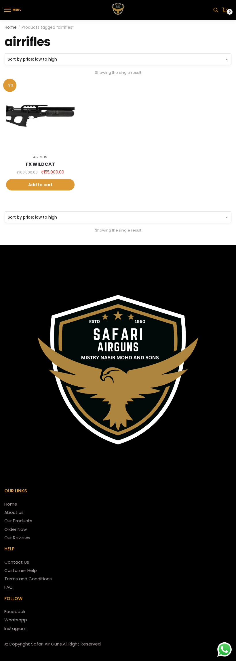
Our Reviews (17, 538)
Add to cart (40, 185)
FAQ (8, 587)
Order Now (15, 529)
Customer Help (20, 570)
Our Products (18, 521)
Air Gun (40, 157)
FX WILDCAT (40, 164)
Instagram (15, 628)
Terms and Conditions (28, 579)
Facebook (14, 611)
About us (14, 512)
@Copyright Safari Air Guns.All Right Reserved (52, 644)
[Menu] (7, 10)
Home (11, 27)
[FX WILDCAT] (40, 116)
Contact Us (16, 562)
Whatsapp (15, 620)
